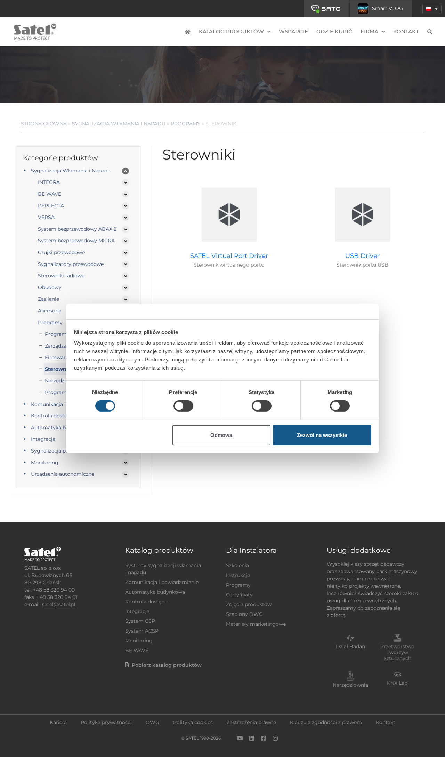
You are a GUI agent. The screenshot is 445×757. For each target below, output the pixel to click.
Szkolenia (237, 565)
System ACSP (142, 631)
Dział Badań (350, 646)
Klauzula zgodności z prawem (326, 722)
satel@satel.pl (58, 604)
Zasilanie (48, 299)
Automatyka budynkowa (155, 592)
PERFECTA (51, 206)
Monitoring (44, 462)
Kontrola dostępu (146, 602)
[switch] (183, 406)
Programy (185, 124)
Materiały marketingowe (256, 624)
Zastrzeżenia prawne (251, 722)
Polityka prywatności (106, 722)
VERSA (46, 217)
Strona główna (44, 124)
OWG (152, 722)
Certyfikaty (239, 595)
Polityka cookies (193, 722)
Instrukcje (238, 575)
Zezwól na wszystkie (322, 435)
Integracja (137, 611)
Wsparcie (293, 31)
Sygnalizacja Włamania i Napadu (118, 124)
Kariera (58, 722)
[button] (432, 9)
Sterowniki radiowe (61, 275)
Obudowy (50, 287)
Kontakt (406, 31)
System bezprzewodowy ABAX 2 (77, 229)
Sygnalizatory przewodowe (71, 264)
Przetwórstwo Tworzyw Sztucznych (397, 652)
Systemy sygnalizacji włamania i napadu (163, 569)
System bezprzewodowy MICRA (76, 240)
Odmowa (221, 435)
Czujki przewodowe (61, 252)
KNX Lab (397, 683)
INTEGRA (49, 182)
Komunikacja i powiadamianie (162, 582)
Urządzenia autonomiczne (62, 474)
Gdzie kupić (334, 31)
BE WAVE (49, 194)
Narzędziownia (350, 685)
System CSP (140, 621)
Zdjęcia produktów (249, 604)
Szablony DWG (244, 614)
